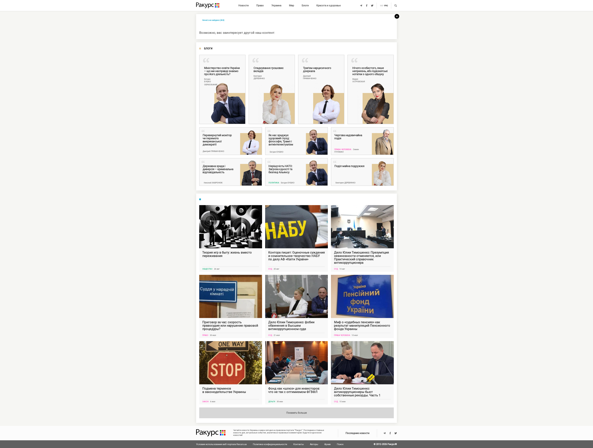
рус (386, 6)
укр (381, 6)
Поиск (340, 444)
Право (260, 5)
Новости (243, 5)
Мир (291, 5)
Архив (327, 444)
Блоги (305, 5)
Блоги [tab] (208, 48)
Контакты (298, 444)
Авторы (314, 444)
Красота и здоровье (328, 5)
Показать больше (296, 412)
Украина (276, 5)
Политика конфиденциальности (270, 444)
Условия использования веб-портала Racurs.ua (221, 444)
